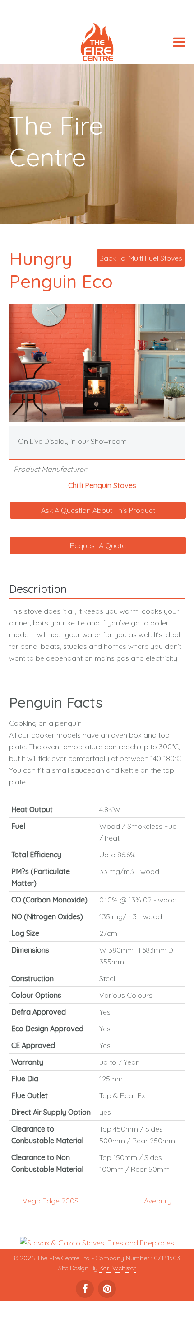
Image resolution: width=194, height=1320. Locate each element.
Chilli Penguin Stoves (102, 485)
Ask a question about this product (98, 510)
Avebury (157, 1200)
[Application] (97, 43)
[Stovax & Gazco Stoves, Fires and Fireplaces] (97, 1241)
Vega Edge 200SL (52, 1200)
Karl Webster (117, 1268)
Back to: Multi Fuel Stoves (140, 258)
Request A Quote (98, 545)
